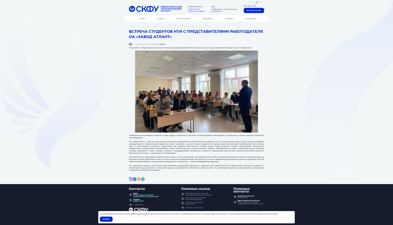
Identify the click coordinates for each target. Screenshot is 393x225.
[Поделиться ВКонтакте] (134, 179)
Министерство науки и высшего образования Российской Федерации (198, 194)
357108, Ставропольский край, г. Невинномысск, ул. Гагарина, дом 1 (146, 195)
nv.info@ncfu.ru (216, 11)
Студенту (161, 18)
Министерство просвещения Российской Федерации (195, 198)
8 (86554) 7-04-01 (242, 197)
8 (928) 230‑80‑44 (194, 11)
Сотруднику (229, 18)
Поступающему (251, 18)
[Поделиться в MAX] (130, 179)
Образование (207, 18)
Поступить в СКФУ (254, 10)
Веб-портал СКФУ (250, 6)
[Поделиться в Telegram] (143, 179)
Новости (148, 26)
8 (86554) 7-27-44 (138, 201)
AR (255, 15)
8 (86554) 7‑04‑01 (194, 9)
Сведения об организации (194, 207)
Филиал (142, 18)
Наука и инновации (183, 18)
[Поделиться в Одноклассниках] (138, 179)
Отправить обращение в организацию (194, 203)
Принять (106, 219)
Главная (132, 26)
